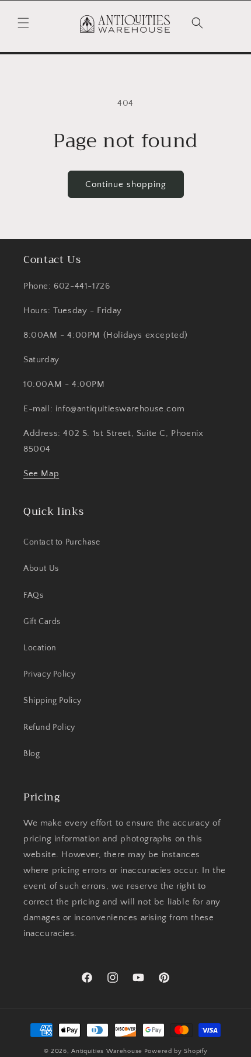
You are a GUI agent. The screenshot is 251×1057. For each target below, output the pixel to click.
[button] (23, 23)
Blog (31, 753)
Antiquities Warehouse (106, 1051)
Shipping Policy (52, 700)
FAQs (33, 595)
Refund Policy (49, 727)
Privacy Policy (49, 674)
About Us (41, 568)
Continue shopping (125, 184)
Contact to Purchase (61, 542)
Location (40, 648)
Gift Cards (42, 621)
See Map (41, 474)
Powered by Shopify (176, 1051)
